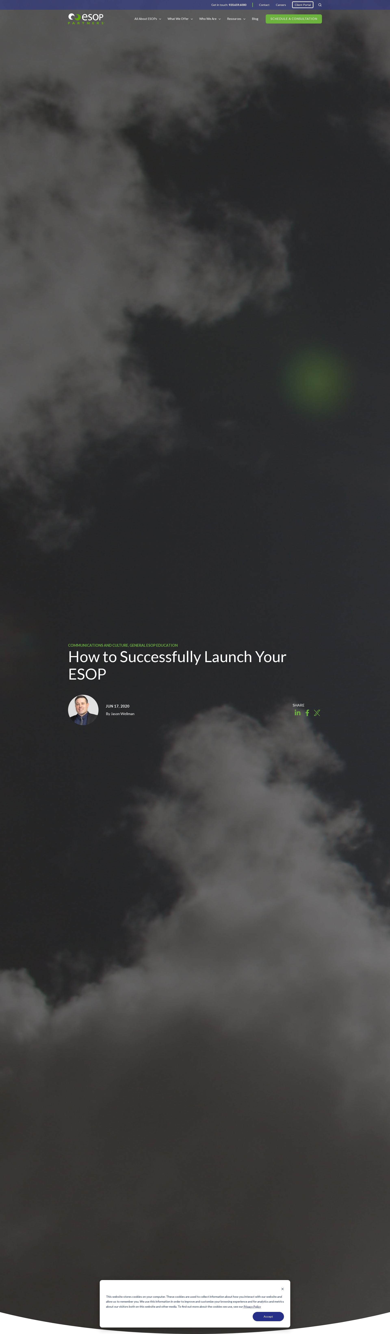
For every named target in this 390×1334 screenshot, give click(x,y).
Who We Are (208, 18)
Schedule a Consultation (294, 18)
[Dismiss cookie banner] (282, 1288)
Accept (268, 1316)
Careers (281, 4)
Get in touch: (228, 4)
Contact (264, 4)
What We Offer (178, 18)
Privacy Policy (252, 1306)
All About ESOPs (145, 18)
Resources (234, 18)
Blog (255, 18)
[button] (320, 4)
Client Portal (303, 4)
